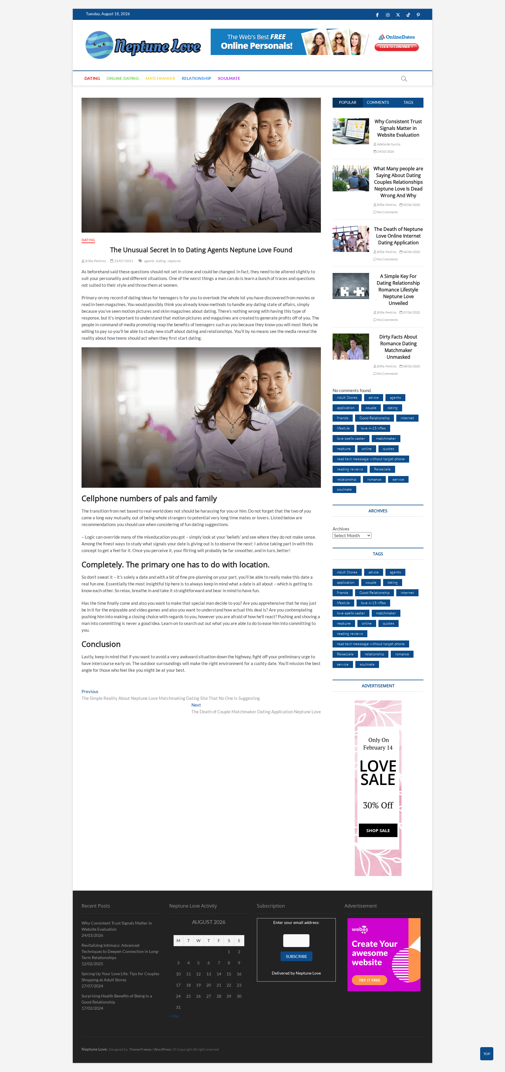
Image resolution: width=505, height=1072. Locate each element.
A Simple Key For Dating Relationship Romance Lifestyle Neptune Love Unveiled (398, 289)
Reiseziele (382, 469)
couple (371, 407)
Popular (347, 102)
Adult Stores (347, 397)
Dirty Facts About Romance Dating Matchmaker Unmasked (398, 347)
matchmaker (386, 438)
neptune (174, 261)
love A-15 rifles (373, 428)
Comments (378, 102)
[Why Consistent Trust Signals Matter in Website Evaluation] (351, 121)
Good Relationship (374, 417)
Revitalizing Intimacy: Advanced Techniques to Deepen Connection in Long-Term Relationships (120, 951)
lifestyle (343, 428)
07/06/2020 (411, 312)
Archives (341, 528)
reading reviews (350, 469)
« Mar (174, 1015)
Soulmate (229, 78)
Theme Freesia (140, 1049)
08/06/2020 (411, 366)
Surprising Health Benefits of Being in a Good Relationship (117, 998)
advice (374, 397)
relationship (346, 479)
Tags (408, 102)
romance (374, 479)
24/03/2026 (385, 151)
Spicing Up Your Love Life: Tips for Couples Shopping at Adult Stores (120, 976)
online (367, 448)
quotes (388, 448)
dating (161, 261)
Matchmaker (160, 78)
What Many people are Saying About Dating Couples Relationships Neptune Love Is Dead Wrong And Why (398, 182)
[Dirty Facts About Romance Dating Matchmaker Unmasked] (351, 336)
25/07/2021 (123, 261)
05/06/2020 (411, 205)
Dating (92, 78)
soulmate (344, 489)
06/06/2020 (411, 252)
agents (149, 261)
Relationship (196, 78)
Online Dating (123, 78)
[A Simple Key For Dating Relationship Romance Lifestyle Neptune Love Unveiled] (351, 276)
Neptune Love (308, 972)
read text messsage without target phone (371, 458)
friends (342, 417)
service (398, 479)
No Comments (387, 212)
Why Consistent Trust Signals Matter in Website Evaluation (398, 128)
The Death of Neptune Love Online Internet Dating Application (398, 236)
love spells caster (351, 438)
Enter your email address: (296, 922)
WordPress (162, 1049)
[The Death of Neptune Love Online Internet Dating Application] (351, 229)
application (345, 407)
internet (407, 417)
